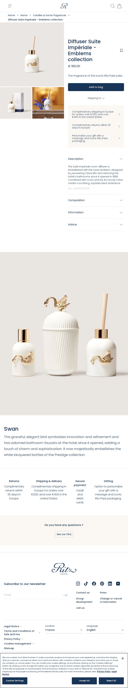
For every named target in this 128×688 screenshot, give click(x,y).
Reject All (111, 680)
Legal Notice (11, 626)
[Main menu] (10, 5)
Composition (76, 200)
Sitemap (9, 648)
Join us (80, 608)
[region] (64, 670)
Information (76, 212)
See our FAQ (64, 534)
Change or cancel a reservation (111, 600)
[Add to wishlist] (121, 50)
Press (103, 592)
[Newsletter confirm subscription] (65, 595)
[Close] (122, 658)
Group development (84, 600)
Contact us (83, 592)
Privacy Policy (12, 639)
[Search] (113, 6)
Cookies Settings (15, 680)
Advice (72, 224)
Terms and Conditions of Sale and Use (19, 632)
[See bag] (119, 6)
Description (75, 159)
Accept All (84, 680)
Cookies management (17, 643)
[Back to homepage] (64, 6)
